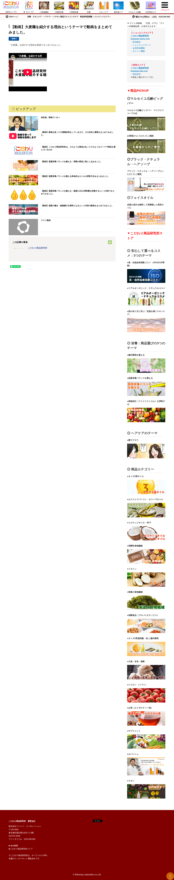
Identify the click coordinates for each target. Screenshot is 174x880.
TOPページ (13, 17)
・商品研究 (140, 71)
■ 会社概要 (13, 846)
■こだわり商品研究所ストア (21, 849)
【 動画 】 (14, 39)
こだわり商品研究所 (37, 248)
